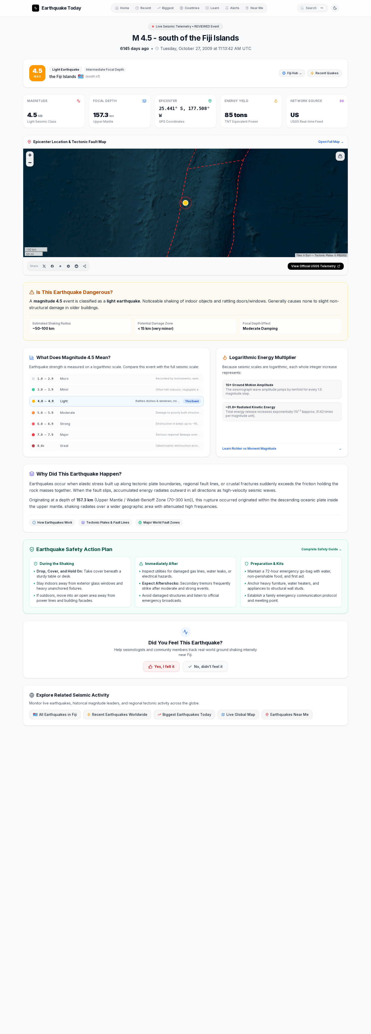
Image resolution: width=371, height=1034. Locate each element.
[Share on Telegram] (68, 266)
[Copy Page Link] (84, 266)
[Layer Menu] (340, 156)
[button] (185, 203)
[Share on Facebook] (52, 266)
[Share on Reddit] (76, 266)
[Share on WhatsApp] (60, 266)
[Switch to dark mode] (335, 8)
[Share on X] (44, 266)
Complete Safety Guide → (321, 549)
